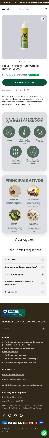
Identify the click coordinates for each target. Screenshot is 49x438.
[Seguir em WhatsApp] (21, 415)
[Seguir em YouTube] (15, 415)
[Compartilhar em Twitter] (20, 90)
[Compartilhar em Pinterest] (24, 90)
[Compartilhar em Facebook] (17, 90)
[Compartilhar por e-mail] (28, 90)
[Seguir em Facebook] (3, 415)
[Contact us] (44, 433)
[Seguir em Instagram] (9, 415)
